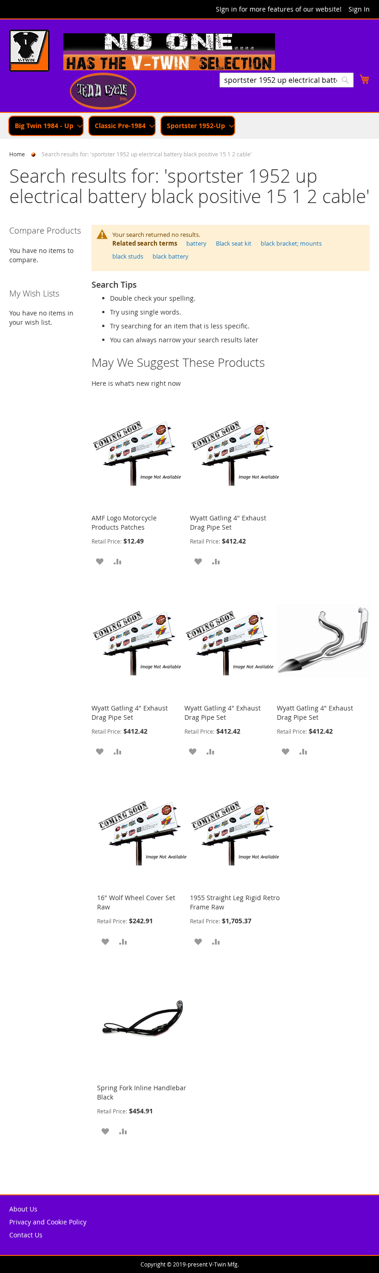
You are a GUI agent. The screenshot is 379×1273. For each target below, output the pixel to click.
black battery (171, 256)
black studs (127, 256)
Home (17, 154)
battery (196, 243)
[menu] (189, 126)
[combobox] (287, 80)
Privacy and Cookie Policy (47, 1221)
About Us (23, 1209)
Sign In (359, 9)
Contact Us (26, 1234)
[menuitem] (46, 126)
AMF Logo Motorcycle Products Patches (124, 522)
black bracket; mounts (291, 243)
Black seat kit (233, 243)
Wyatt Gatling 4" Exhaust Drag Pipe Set (228, 522)
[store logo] (29, 52)
